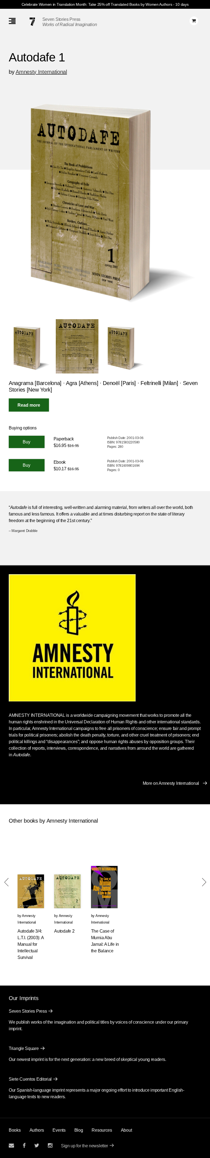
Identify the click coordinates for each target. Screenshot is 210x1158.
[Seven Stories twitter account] (36, 1145)
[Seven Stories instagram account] (50, 1145)
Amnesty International (41, 72)
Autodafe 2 (64, 931)
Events (58, 1130)
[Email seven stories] (11, 1145)
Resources (102, 1130)
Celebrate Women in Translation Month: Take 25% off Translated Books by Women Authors (97, 4)
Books (15, 1130)
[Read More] (29, 405)
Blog (78, 1130)
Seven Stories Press (61, 19)
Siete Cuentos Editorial (30, 1079)
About (126, 1130)
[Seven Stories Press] (32, 22)
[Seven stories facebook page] (24, 1145)
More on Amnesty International (171, 783)
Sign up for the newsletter (84, 1145)
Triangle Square (24, 1048)
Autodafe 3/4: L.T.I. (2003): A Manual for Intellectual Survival (30, 944)
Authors (37, 1130)
